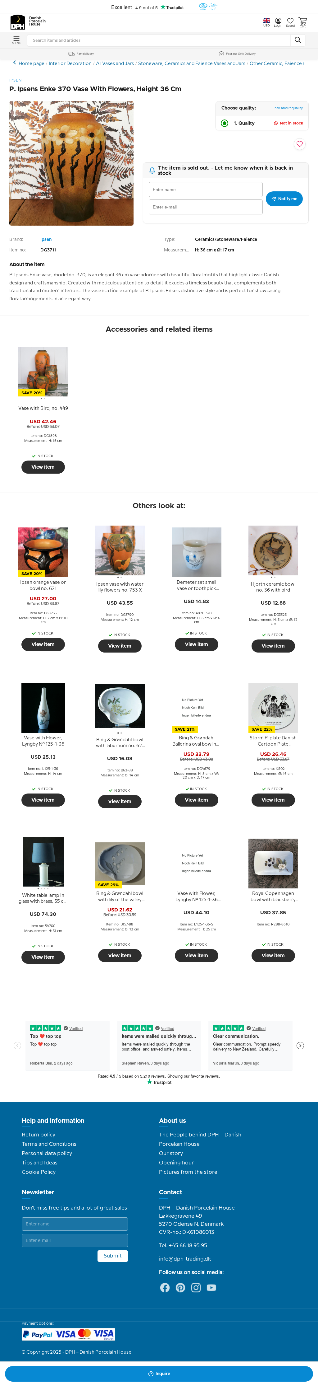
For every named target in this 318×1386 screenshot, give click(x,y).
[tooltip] (43, 408)
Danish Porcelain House (35, 21)
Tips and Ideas (39, 1162)
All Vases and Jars (115, 64)
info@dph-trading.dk (185, 1259)
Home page (31, 64)
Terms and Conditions (49, 1144)
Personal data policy (47, 1153)
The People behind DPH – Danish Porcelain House (200, 1139)
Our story (171, 1153)
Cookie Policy (39, 1172)
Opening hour (176, 1162)
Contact (170, 1192)
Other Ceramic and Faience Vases (15, 62)
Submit (113, 1255)
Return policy (38, 1134)
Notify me (287, 199)
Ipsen (46, 239)
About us (172, 1121)
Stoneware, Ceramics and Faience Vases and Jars (191, 64)
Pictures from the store (188, 1172)
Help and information (53, 1121)
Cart (303, 26)
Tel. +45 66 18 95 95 (183, 1245)
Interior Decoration (70, 64)
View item (43, 467)
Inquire (163, 1374)
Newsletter (38, 1192)
